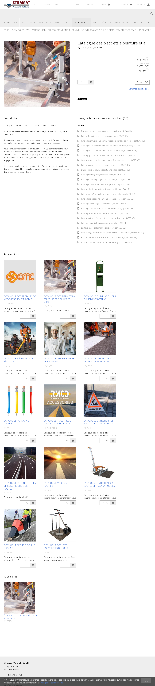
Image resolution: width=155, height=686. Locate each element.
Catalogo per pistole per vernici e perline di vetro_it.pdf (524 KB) (108, 155)
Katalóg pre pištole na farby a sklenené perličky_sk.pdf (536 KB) (108, 194)
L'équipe (57, 4)
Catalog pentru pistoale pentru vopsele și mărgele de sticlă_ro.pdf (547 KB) (113, 141)
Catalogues (18, 30)
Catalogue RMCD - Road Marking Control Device (58, 422)
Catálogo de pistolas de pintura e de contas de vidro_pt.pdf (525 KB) (110, 145)
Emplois (46, 4)
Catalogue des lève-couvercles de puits (56, 547)
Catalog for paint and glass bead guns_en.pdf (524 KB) (104, 136)
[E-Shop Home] (17, 4)
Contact (68, 4)
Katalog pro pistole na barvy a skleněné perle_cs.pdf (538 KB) (107, 199)
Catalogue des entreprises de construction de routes (20, 485)
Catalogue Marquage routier (56, 484)
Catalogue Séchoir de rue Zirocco (19, 547)
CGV (77, 4)
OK (146, 680)
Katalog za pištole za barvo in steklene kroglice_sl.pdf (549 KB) (107, 208)
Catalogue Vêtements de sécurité (18, 360)
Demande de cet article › (139, 88)
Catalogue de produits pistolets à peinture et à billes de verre (59, 30)
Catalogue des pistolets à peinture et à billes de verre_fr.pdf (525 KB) (110, 160)
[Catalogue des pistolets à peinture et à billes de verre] (19, 598)
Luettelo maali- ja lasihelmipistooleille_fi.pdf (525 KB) (103, 228)
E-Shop (7, 30)
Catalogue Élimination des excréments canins (100, 298)
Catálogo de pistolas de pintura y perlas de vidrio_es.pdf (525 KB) (109, 150)
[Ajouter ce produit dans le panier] (91, 82)
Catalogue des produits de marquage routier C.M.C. (20, 298)
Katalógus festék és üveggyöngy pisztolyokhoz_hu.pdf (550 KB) (108, 218)
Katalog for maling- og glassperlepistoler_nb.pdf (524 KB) (105, 179)
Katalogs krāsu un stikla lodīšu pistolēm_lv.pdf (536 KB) (104, 213)
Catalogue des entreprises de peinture (60, 360)
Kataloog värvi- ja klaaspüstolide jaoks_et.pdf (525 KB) (104, 223)
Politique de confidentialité (51, 682)
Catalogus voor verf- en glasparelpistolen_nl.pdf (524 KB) (105, 165)
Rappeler (141, 82)
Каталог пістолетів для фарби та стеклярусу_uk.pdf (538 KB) (107, 242)
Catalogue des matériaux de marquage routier (99, 360)
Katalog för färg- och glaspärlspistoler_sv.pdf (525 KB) (104, 174)
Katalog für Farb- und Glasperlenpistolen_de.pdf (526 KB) (105, 184)
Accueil (37, 4)
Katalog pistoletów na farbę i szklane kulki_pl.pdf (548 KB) (105, 189)
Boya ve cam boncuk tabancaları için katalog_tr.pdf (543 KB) (106, 131)
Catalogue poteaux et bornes (17, 422)
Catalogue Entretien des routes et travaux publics (99, 422)
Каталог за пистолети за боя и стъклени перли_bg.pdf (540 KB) (109, 237)
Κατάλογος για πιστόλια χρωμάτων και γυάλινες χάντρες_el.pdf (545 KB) (112, 232)
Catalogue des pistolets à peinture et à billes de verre (122, 30)
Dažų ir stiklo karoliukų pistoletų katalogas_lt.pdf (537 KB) (105, 170)
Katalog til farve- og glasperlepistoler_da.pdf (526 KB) (103, 203)
